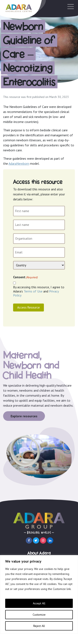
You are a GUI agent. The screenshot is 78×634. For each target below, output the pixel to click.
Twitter (36, 540)
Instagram (43, 540)
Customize (39, 614)
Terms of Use (33, 291)
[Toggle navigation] (69, 6)
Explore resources (24, 416)
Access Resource (28, 307)
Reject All (39, 626)
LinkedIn (50, 540)
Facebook (29, 540)
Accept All (39, 603)
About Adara (39, 553)
